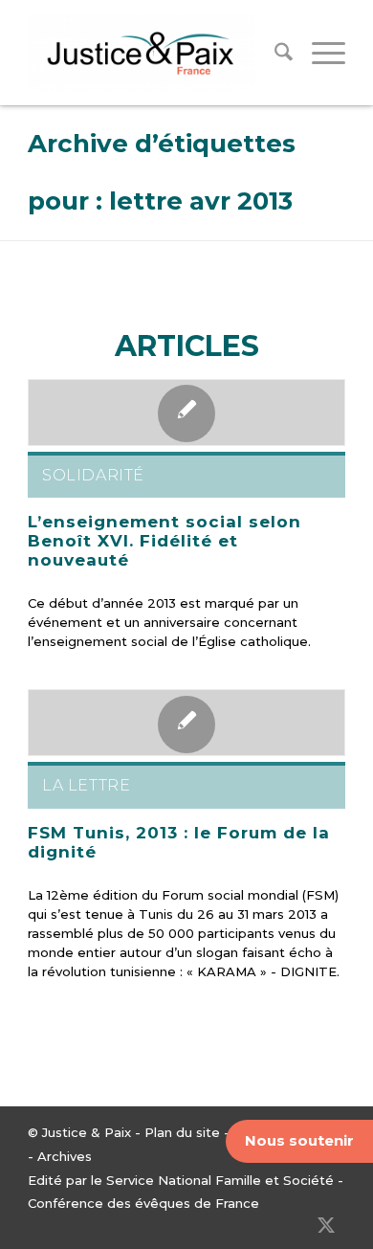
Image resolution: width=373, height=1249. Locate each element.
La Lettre (86, 785)
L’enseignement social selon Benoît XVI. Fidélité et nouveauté (164, 540)
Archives (64, 1156)
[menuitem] (274, 52)
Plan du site (182, 1132)
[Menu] (319, 52)
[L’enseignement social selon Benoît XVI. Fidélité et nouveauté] (186, 412)
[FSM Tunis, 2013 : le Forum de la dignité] (186, 722)
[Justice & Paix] (154, 52)
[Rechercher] (274, 52)
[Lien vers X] (326, 1225)
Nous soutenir (299, 1140)
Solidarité (92, 475)
